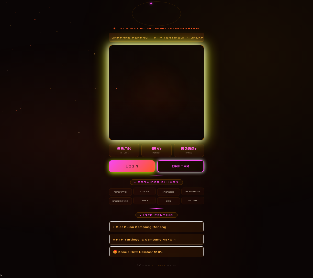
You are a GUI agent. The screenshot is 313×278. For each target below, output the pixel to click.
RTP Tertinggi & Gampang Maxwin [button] (144, 239)
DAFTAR (180, 166)
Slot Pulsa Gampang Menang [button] (139, 227)
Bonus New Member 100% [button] (138, 252)
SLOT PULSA (158, 265)
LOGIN (132, 166)
